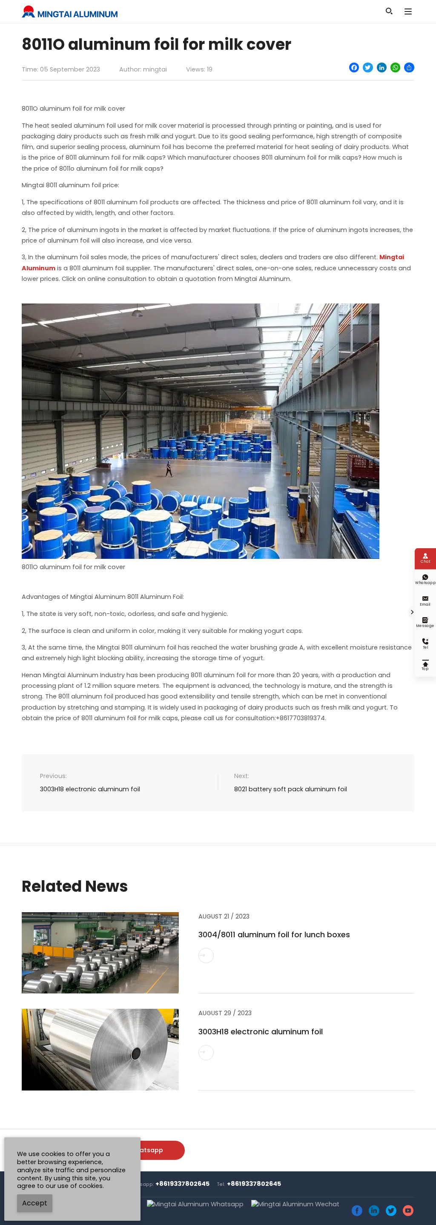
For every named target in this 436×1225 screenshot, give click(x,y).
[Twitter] (368, 67)
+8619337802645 (182, 1183)
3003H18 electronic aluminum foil (90, 789)
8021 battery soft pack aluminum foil (290, 789)
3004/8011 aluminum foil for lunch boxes (274, 934)
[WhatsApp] (395, 67)
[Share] (409, 67)
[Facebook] (354, 67)
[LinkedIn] (382, 67)
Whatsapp (146, 1149)
